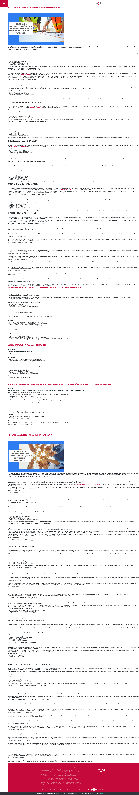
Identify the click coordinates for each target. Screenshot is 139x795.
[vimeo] (88, 789)
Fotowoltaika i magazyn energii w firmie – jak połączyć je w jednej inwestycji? (30, 435)
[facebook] (85, 789)
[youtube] (95, 789)
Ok (102, 793)
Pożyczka (133, 199)
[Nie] (137, 793)
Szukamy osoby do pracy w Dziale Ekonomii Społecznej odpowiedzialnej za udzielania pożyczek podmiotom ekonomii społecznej (44, 288)
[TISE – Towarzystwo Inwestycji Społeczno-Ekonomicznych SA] (98, 3)
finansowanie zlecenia (25, 74)
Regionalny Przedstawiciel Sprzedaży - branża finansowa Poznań (27, 345)
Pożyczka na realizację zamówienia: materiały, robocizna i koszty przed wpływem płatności (34, 8)
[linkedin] (92, 789)
